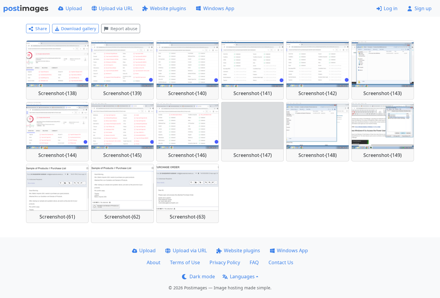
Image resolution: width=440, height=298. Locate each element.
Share (41, 28)
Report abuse (123, 28)
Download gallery (78, 28)
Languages (242, 276)
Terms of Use (185, 262)
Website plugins (168, 8)
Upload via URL (116, 8)
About (153, 262)
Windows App (218, 8)
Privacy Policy (225, 262)
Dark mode (202, 276)
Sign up (423, 8)
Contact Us (280, 262)
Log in (390, 8)
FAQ (254, 262)
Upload (74, 8)
